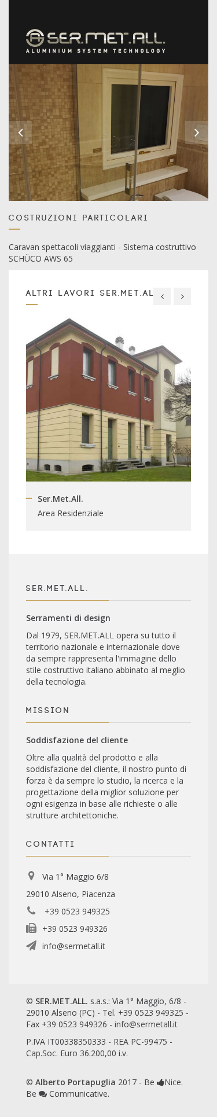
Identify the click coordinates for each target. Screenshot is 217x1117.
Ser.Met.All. (60, 498)
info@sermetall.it (73, 945)
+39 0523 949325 (76, 911)
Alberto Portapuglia (75, 1081)
